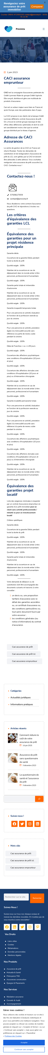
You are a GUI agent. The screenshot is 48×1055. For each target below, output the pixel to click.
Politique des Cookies (13, 1036)
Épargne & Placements (16, 983)
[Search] (39, 799)
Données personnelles (16, 952)
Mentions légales (14, 955)
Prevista (20, 29)
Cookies (11, 944)
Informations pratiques (21, 704)
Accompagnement (14, 1004)
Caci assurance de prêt (22, 646)
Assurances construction (16, 979)
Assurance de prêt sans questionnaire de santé (29, 758)
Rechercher (37, 898)
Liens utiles (12, 941)
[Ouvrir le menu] (43, 29)
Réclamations (13, 948)
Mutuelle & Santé (14, 972)
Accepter (24, 1042)
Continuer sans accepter (24, 1049)
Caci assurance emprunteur (24, 661)
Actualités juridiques (20, 697)
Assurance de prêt (14, 969)
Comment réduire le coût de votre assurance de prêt (29, 739)
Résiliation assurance (15, 997)
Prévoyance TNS (13, 976)
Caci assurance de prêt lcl (23, 654)
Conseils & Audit (13, 1000)
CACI (8, 116)
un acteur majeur (17, 107)
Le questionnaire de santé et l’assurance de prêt (29, 778)
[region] (24, 1030)
